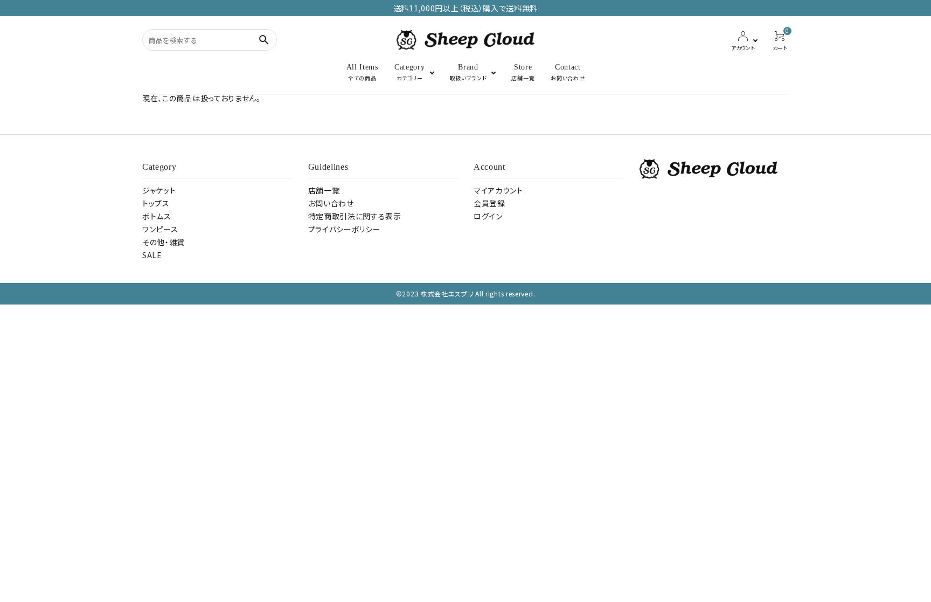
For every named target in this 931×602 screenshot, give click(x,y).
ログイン (488, 216)
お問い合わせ (331, 203)
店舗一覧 (324, 190)
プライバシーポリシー (344, 229)
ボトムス (156, 216)
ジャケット (159, 190)
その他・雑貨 (163, 242)
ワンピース (160, 229)
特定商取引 (354, 216)
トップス (156, 203)
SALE (152, 255)
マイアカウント (498, 190)
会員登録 (489, 203)
